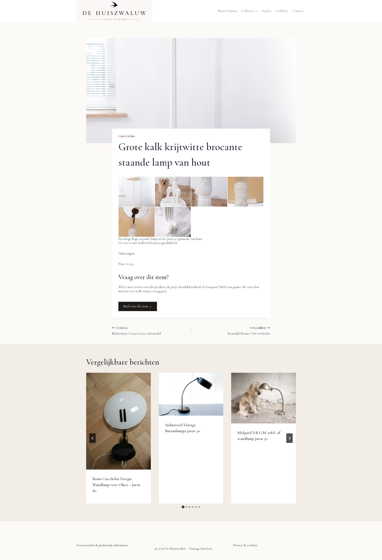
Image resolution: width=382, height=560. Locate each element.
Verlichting (126, 136)
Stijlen (266, 11)
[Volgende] (289, 438)
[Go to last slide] (92, 438)
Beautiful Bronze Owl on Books (249, 331)
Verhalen (281, 11)
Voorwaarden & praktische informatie (102, 545)
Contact (297, 11)
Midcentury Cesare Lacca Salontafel (136, 331)
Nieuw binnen (227, 11)
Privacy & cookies (245, 545)
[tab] (183, 507)
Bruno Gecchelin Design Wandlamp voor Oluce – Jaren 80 (116, 485)
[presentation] (118, 421)
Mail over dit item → (137, 306)
